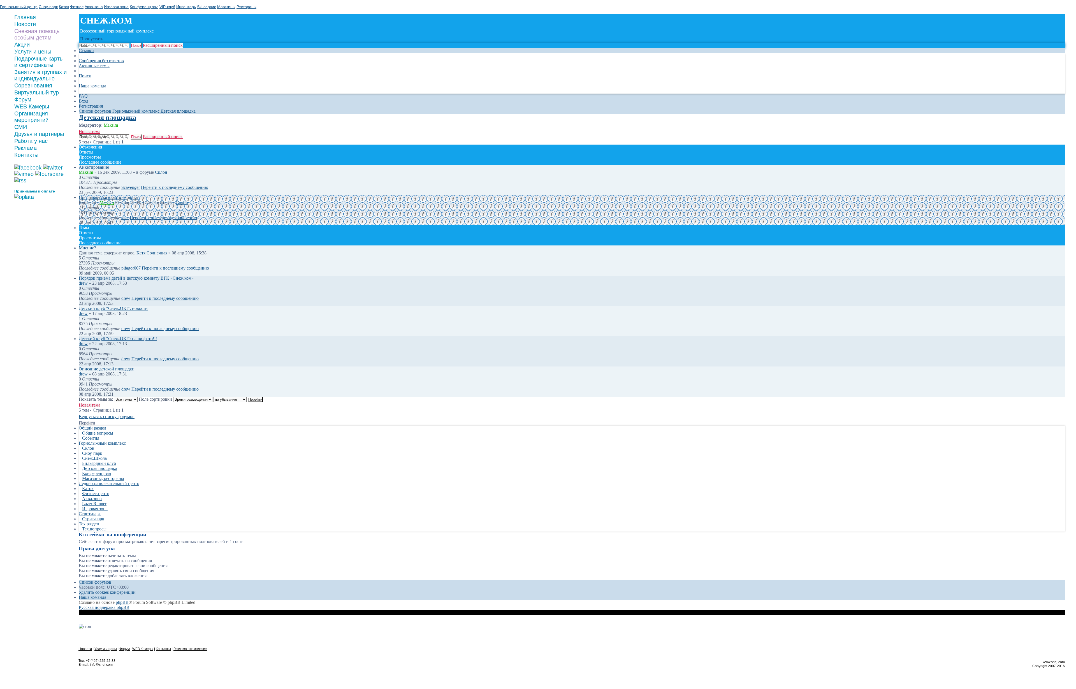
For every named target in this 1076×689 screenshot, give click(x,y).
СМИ (20, 127)
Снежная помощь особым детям (36, 34)
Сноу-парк (92, 453)
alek (125, 217)
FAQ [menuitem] (83, 96)
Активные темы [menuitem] (94, 65)
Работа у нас (31, 141)
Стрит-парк (90, 513)
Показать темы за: (96, 399)
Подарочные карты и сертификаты (39, 61)
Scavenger (130, 187)
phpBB (122, 602)
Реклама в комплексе (190, 649)
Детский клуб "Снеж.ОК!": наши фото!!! (118, 338)
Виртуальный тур (36, 92)
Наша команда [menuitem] (92, 85)
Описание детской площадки (106, 368)
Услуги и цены (32, 51)
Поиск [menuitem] (85, 75)
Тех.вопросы (94, 528)
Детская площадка (107, 117)
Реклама (25, 148)
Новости (85, 649)
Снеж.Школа (94, 458)
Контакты (26, 155)
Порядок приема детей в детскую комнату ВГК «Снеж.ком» (136, 278)
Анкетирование (94, 167)
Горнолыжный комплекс (102, 443)
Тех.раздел (89, 523)
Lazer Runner (94, 503)
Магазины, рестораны (103, 478)
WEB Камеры (31, 106)
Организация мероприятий (31, 116)
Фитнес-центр (95, 493)
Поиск (136, 45)
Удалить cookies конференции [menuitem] (107, 592)
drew (83, 283)
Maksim (111, 125)
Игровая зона (95, 508)
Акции (22, 44)
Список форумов (95, 582)
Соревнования (33, 85)
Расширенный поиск (163, 45)
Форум (22, 99)
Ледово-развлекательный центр (109, 483)
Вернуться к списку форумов (106, 416)
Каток (88, 488)
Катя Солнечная (151, 252)
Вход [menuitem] (83, 101)
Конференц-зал (96, 473)
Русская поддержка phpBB (104, 607)
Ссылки (86, 50)
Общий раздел (92, 428)
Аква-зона (92, 498)
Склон (161, 172)
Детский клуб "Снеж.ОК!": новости (113, 308)
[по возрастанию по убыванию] (230, 399)
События (90, 438)
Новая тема (89, 131)
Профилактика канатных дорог (109, 197)
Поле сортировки (156, 399)
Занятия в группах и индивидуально (40, 75)
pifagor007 (131, 268)
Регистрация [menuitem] (91, 106)
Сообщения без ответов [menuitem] (101, 60)
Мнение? (87, 247)
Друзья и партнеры (39, 134)
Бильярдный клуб (99, 463)
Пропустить (91, 38)
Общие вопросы (97, 433)
